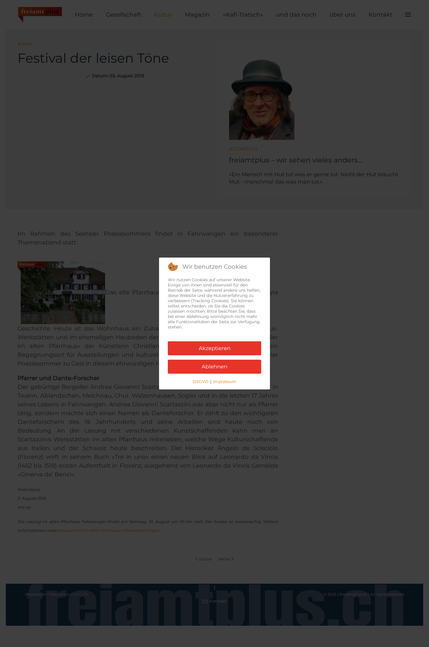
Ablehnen (214, 366)
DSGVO (200, 381)
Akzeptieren (215, 348)
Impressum (224, 381)
